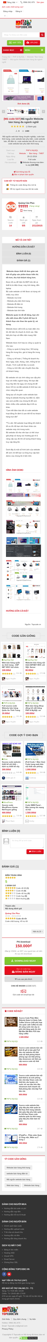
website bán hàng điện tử (17, 1173)
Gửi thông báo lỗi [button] (22, 172)
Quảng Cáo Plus (12, 913)
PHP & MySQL (32, 150)
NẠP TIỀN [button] (16, 42)
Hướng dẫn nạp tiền (12, 1211)
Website (22, 153)
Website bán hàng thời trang (18, 1168)
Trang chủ (6, 57)
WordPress (8, 802)
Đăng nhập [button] (7, 11)
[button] (23, 970)
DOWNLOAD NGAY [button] (24, 961)
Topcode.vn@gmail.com (17, 1326)
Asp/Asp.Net (9, 660)
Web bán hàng (13, 1185)
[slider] (17, 126)
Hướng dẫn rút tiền (12, 1235)
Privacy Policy (7, 1329)
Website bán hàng (31, 1185)
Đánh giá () (23, 260)
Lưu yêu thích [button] (24, 979)
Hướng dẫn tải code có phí (15, 1208)
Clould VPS (8, 1256)
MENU (27, 50)
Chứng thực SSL (11, 1262)
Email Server (9, 1259)
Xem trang (27, 210)
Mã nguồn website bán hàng (18, 1179)
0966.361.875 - (15, 1323)
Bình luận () (23, 254)
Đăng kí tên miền (11, 1250)
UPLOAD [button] (33, 42)
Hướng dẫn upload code (14, 1229)
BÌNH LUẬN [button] (36, 851)
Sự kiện (33, 1319)
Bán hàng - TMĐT (36, 153)
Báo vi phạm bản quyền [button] (24, 174)
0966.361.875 (29, 2)
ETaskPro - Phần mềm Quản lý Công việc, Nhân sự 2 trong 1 (30, 1137)
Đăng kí (19, 11)
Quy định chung (19, 1319)
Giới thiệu (6, 1319)
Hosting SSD (9, 1253)
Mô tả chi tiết (23, 240)
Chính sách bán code (13, 1226)
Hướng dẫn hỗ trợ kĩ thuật (15, 1215)
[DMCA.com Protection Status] (28, 1337)
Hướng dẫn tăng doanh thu (15, 1238)
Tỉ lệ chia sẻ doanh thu (13, 1232)
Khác (6, 759)
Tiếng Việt (11, 2)
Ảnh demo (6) (23, 104)
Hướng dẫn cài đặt (23, 247)
